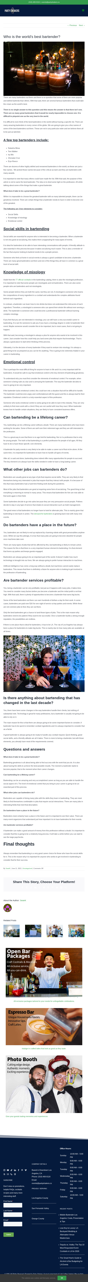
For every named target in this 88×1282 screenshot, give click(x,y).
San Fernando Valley (40, 1208)
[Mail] (8, 1174)
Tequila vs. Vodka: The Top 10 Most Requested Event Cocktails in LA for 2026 (72, 1248)
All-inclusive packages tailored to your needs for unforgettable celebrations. (44, 1001)
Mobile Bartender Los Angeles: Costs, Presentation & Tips (72, 1218)
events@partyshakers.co (51, 2)
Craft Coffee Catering (66, 1274)
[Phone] (11, 1174)
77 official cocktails (23, 280)
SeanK (8, 868)
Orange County (38, 1219)
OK (62, 1278)
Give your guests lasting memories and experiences (27, 1116)
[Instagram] (4, 1170)
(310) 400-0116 (44, 1177)
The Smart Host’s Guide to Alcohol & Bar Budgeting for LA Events (71, 1261)
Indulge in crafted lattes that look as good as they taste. (44, 1049)
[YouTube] (8, 1170)
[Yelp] (4, 1174)
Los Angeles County (40, 1198)
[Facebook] (18, 1170)
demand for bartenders (43, 514)
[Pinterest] (22, 1170)
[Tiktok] (11, 1170)
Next (81, 25)
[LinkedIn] (15, 1170)
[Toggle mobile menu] (83, 10)
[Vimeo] (26, 1170)
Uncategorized (27, 868)
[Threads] (15, 1174)
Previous (73, 25)
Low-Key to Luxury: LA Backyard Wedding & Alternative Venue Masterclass (69, 1233)
